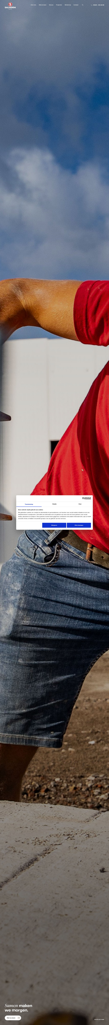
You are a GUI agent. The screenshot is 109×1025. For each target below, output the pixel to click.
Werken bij (68, 5)
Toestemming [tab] (29, 504)
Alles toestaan (79, 525)
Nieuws (51, 5)
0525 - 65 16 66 (98, 5)
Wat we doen (42, 5)
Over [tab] (80, 504)
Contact (75, 5)
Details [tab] (54, 504)
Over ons (33, 5)
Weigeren (54, 525)
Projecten (59, 5)
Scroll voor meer (99, 1019)
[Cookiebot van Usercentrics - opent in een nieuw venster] (83, 498)
